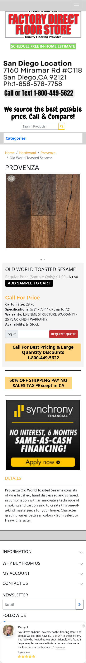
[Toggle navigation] (76, 5)
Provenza (48, 152)
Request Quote (63, 334)
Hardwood (27, 152)
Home (10, 152)
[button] (77, 215)
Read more (60, 648)
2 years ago (24, 652)
